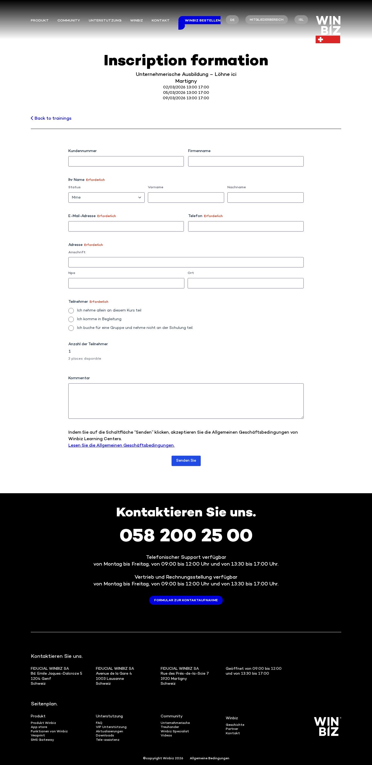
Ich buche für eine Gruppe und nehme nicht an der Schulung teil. (135, 328)
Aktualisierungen (109, 731)
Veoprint (38, 736)
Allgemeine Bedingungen (209, 758)
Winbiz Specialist (175, 731)
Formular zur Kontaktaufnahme (186, 600)
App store (39, 727)
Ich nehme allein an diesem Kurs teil (109, 311)
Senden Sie (186, 461)
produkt (40, 21)
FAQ (99, 723)
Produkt (38, 716)
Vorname (155, 187)
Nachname (236, 187)
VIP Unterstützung (111, 727)
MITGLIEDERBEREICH (266, 20)
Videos (166, 736)
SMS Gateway (42, 740)
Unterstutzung (109, 716)
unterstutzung (105, 21)
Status (74, 187)
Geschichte (235, 725)
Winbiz (136, 21)
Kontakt (161, 21)
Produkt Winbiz (43, 723)
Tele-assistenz (108, 740)
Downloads (105, 736)
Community (68, 21)
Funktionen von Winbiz (49, 731)
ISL (301, 20)
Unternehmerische (175, 723)
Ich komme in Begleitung (99, 319)
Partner (232, 729)
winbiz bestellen (203, 21)
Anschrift (77, 252)
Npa (71, 273)
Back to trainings (52, 118)
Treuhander (170, 727)
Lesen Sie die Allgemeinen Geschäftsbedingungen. (121, 445)
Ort (191, 273)
